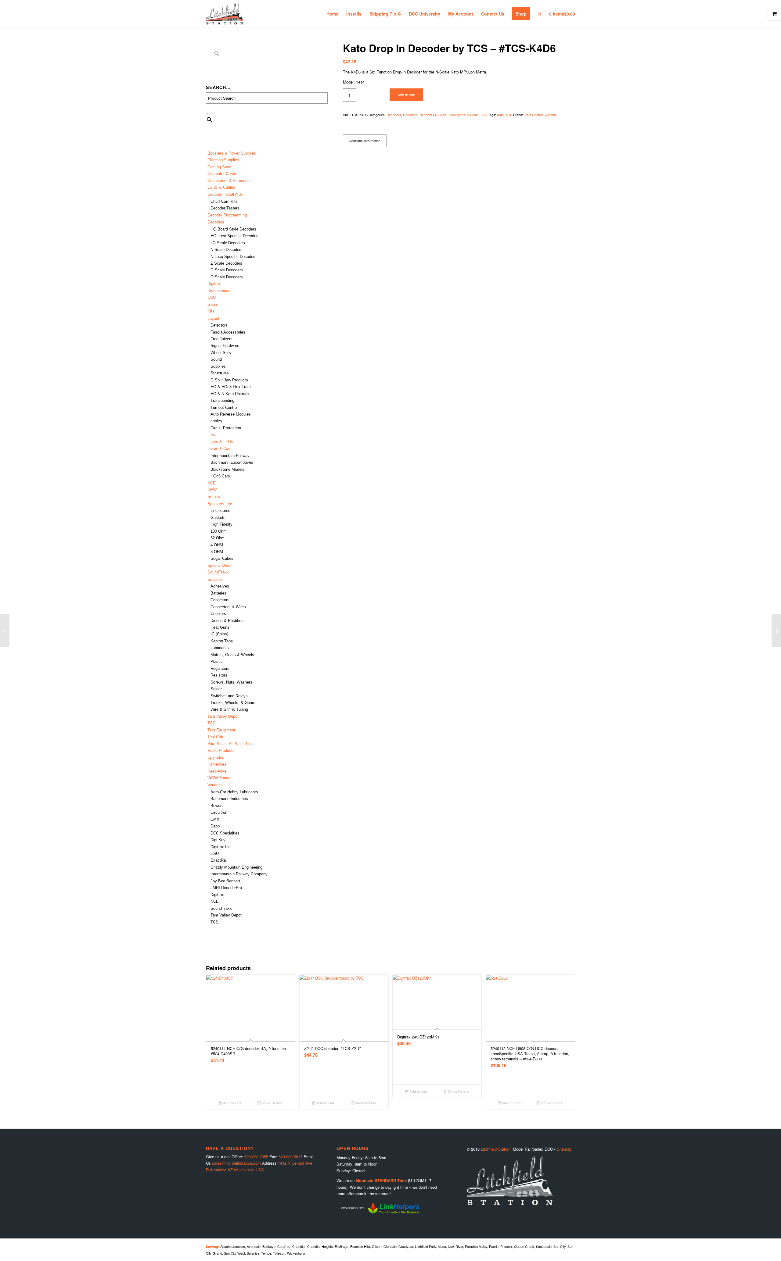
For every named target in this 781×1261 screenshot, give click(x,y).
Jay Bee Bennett (225, 881)
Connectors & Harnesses (229, 180)
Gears (212, 304)
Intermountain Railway (230, 455)
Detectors (219, 325)
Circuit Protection (226, 428)
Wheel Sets (221, 352)
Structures (220, 373)
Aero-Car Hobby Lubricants (234, 792)
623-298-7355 (256, 1156)
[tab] (365, 140)
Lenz (211, 434)
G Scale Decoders (227, 270)
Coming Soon (219, 167)
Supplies (218, 366)
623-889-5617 (290, 1156)
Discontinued (218, 290)
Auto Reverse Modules (231, 414)
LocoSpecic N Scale (463, 114)
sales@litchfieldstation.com (236, 1163)
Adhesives (220, 586)
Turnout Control (224, 407)
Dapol (216, 826)
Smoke (213, 496)
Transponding (222, 400)
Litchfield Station (495, 1149)
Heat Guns (220, 627)
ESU (211, 297)
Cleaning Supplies (223, 160)
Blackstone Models (227, 469)
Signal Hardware (225, 345)
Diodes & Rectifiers (228, 620)
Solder (216, 689)
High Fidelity (221, 524)
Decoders (394, 114)
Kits (210, 311)
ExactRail (219, 860)
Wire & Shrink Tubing (229, 709)
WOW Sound (218, 778)
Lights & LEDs (220, 441)
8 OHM (217, 551)
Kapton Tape (222, 641)
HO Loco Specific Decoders (235, 236)
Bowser (217, 805)
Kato (500, 114)
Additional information (364, 140)
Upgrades (215, 757)
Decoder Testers (225, 208)
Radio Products (221, 750)
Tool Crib (215, 736)
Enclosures (220, 510)
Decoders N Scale (433, 114)
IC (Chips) (219, 634)
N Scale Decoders (227, 249)
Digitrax (214, 283)
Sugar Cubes (222, 558)
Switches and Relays (229, 696)
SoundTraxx (218, 572)
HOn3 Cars (220, 476)
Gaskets (218, 517)
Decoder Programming (227, 215)
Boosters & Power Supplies (231, 153)
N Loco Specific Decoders (234, 256)
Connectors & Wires (228, 607)
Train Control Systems (540, 114)
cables (216, 421)
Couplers (218, 613)
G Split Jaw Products (229, 380)
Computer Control (222, 173)
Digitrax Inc (221, 847)
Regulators (220, 668)
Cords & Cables (221, 187)
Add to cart (406, 94)
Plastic (217, 661)
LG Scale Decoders (228, 243)
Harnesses (216, 764)
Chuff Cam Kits (224, 201)
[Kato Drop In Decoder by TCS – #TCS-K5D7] (776, 630)
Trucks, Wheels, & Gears (233, 702)
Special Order (219, 565)
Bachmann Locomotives (232, 462)
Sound (216, 359)
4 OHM (217, 545)
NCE (211, 483)
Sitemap (564, 1149)
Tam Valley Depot (223, 716)
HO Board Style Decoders (233, 229)
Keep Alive (216, 771)
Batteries (218, 593)
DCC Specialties (225, 833)
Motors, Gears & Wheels (232, 654)
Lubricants (220, 647)
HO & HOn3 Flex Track (231, 386)
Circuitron (219, 812)
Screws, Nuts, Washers (231, 682)
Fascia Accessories (228, 332)
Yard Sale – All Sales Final (230, 743)
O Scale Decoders (227, 277)
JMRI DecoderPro (226, 887)
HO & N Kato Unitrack (230, 393)
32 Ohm (218, 538)
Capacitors (220, 600)
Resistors (219, 675)
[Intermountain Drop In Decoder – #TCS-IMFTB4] (4, 630)
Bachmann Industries (229, 798)
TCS (211, 723)
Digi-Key (218, 840)
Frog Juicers (221, 339)
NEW (212, 490)
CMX (215, 819)
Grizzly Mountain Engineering (236, 867)
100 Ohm (219, 531)
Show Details (272, 1103)
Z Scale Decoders (226, 263)
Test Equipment (221, 730)
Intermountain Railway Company (239, 874)
